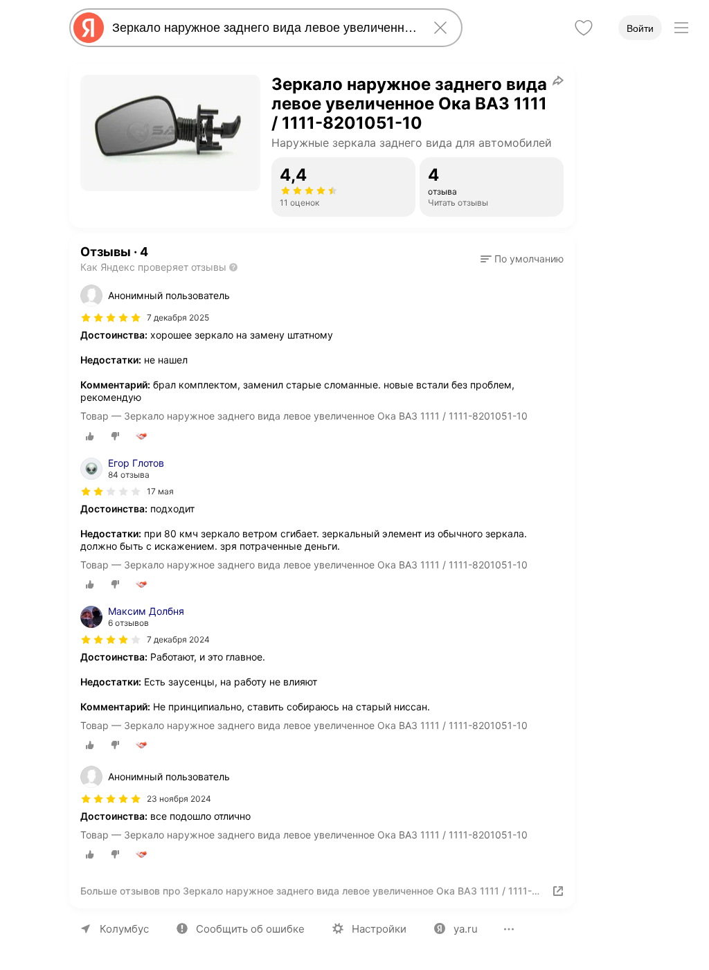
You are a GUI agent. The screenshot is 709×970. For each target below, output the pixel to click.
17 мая (160, 491)
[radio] (90, 436)
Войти (640, 28)
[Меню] (681, 28)
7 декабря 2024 (178, 639)
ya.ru (466, 928)
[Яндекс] (88, 27)
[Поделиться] (558, 80)
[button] (522, 259)
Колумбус (124, 928)
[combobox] (263, 28)
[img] (110, 317)
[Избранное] (583, 27)
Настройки (379, 928)
